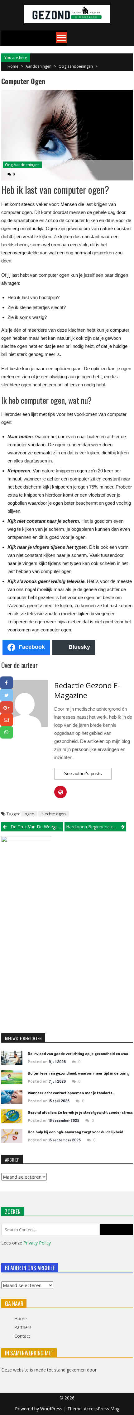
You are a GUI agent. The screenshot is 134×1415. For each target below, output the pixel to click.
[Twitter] (6, 695)
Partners (22, 1327)
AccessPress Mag (101, 1409)
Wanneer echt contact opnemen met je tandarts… (71, 1092)
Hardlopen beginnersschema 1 (96, 827)
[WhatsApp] (6, 732)
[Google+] (6, 707)
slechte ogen (53, 814)
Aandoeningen (38, 66)
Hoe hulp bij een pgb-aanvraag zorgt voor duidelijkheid (75, 1131)
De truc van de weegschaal (37, 827)
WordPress (52, 1409)
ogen (29, 814)
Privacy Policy (37, 1243)
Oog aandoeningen (76, 66)
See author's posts (83, 773)
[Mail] (6, 720)
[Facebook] (6, 682)
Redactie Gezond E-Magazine (87, 690)
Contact (22, 1336)
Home (20, 1319)
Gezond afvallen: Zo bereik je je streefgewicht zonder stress (80, 1112)
